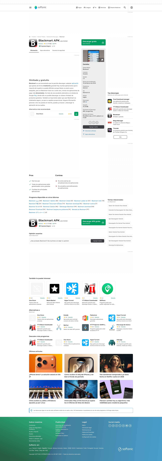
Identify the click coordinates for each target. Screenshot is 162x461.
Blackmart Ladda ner (80, 201)
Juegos (88, 7)
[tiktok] (116, 425)
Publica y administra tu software (62, 430)
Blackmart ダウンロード (36, 212)
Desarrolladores (115, 7)
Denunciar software (90, 130)
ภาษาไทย (31, 450)
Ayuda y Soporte (33, 431)
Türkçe (36, 450)
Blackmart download (72, 203)
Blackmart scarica (89, 203)
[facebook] (90, 122)
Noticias (103, 7)
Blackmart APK (53, 40)
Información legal (86, 427)
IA (95, 7)
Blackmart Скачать (49, 206)
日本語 (69, 448)
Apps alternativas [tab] (45, 50)
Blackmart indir (96, 201)
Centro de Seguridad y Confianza (35, 428)
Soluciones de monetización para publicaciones (63, 426)
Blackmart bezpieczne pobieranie (57, 209)
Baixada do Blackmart (79, 209)
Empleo (31, 434)
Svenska (101, 448)
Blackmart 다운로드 (49, 201)
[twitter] (93, 122)
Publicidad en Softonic (62, 435)
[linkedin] (123, 425)
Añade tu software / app (35, 438)
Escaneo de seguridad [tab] (58, 50)
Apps (80, 7)
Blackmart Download (35, 209)
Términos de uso (86, 430)
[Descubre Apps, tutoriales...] (124, 7)
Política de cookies (87, 434)
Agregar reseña (93, 127)
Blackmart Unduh (64, 201)
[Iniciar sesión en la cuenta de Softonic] (131, 7)
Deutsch (34, 448)
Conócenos (32, 425)
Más (120, 137)
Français (50, 448)
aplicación (75, 83)
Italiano (65, 448)
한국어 (74, 448)
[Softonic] (40, 7)
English (40, 448)
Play (35, 95)
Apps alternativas (90, 134)
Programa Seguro (45, 46)
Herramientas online (34, 441)
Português (90, 448)
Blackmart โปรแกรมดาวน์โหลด (52, 203)
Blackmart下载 (33, 203)
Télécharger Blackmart (66, 206)
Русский (96, 448)
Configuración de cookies (89, 437)
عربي (30, 448)
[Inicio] (29, 37)
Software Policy (60, 433)
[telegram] (130, 425)
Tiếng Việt (42, 450)
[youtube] (126, 425)
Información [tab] (33, 50)
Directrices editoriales (35, 436)
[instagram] (113, 425)
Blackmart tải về (34, 206)
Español (44, 448)
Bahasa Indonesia (58, 448)
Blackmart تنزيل (34, 201)
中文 (46, 450)
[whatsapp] (97, 122)
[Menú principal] (30, 7)
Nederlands (79, 448)
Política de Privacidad (88, 432)
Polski (85, 448)
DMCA (83, 425)
